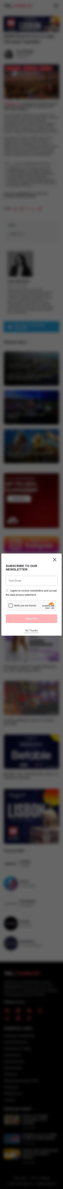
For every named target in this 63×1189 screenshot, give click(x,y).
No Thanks (31, 630)
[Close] (54, 559)
